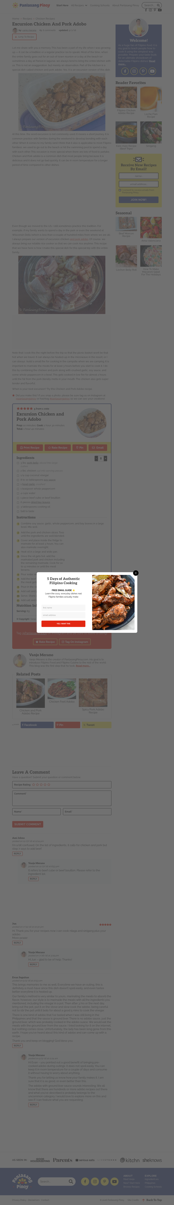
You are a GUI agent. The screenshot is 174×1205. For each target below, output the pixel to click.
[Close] (136, 573)
